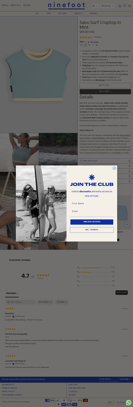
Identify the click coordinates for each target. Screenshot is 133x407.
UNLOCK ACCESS (91, 222)
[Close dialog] (114, 168)
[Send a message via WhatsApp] (129, 403)
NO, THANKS (91, 230)
